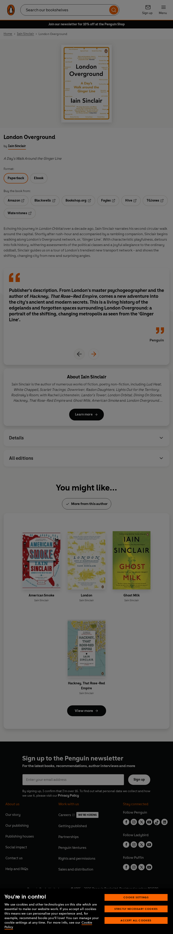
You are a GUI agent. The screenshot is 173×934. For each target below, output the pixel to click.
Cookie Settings (136, 897)
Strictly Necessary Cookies (136, 909)
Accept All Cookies (136, 920)
